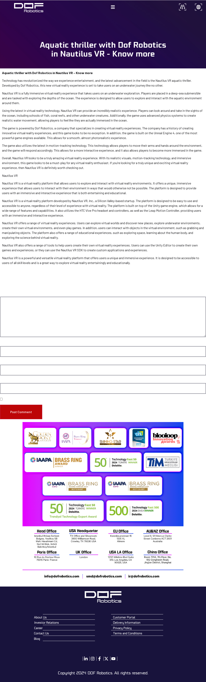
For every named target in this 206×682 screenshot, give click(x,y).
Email (4, 362)
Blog (37, 639)
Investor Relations (46, 622)
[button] (113, 7)
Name (4, 344)
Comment (6, 294)
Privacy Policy (122, 628)
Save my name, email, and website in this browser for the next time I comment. (50, 399)
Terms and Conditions (127, 633)
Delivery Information (126, 622)
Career (38, 628)
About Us (40, 617)
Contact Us (41, 633)
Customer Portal (124, 617)
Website (5, 381)
